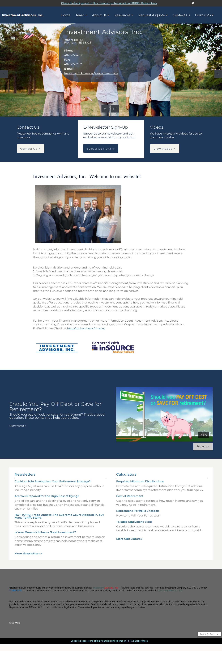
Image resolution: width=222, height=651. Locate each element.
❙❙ (115, 108)
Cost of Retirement (129, 496)
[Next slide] (218, 74)
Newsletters (25, 474)
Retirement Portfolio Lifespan (137, 510)
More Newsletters (28, 553)
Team (80, 15)
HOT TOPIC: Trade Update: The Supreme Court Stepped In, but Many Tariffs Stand (59, 516)
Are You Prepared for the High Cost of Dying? (47, 496)
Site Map (14, 622)
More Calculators (129, 538)
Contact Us (181, 15)
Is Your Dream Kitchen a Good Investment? (45, 532)
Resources (122, 15)
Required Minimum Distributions (140, 481)
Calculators (126, 474)
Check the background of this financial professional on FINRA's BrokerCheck (109, 3)
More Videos (17, 425)
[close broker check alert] (192, 3)
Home (65, 15)
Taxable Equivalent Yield (134, 521)
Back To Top (207, 634)
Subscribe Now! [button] (99, 148)
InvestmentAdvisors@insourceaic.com (91, 73)
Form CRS (203, 15)
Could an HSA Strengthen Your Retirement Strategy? (53, 481)
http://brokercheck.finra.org (86, 328)
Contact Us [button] (28, 148)
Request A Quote (151, 15)
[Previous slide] (4, 74)
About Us (99, 15)
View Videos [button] (162, 148)
